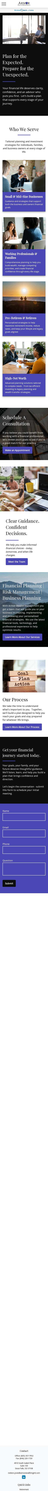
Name (6, 810)
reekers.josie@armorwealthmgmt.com (24, 1473)
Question (8, 860)
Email (6, 827)
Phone (6, 843)
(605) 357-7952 (27, 1455)
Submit (9, 883)
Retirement (24, 1489)
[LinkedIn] (23, 1477)
